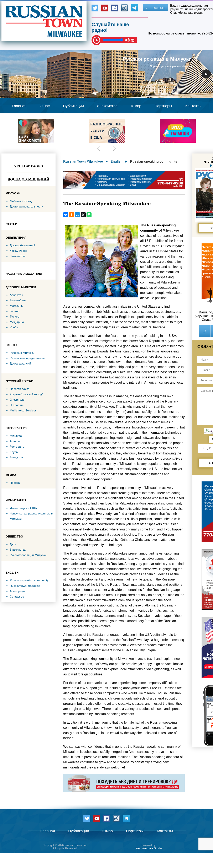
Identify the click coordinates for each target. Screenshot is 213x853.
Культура (16, 435)
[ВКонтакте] (65, 214)
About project (18, 591)
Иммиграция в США (23, 508)
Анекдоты (16, 457)
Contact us (17, 596)
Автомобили (18, 300)
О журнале (17, 399)
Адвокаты (16, 295)
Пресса (15, 482)
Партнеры (163, 106)
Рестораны (17, 446)
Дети (13, 544)
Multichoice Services (23, 410)
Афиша (15, 441)
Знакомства (107, 106)
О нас (45, 106)
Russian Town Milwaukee (83, 161)
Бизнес (14, 311)
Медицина (17, 322)
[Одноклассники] (71, 214)
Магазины (16, 305)
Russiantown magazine (25, 585)
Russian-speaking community (29, 580)
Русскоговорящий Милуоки (28, 555)
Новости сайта (20, 388)
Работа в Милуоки (22, 352)
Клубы (14, 452)
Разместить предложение (27, 358)
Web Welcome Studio (149, 848)
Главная (19, 106)
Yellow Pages (28, 166)
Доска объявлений (28, 179)
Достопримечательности (26, 206)
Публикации (73, 106)
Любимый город (21, 201)
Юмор (136, 106)
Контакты (193, 106)
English (116, 161)
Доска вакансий (20, 363)
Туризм (15, 316)
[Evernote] (89, 214)
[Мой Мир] (77, 214)
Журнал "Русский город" (26, 394)
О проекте (17, 405)
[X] (83, 214)
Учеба (14, 327)
